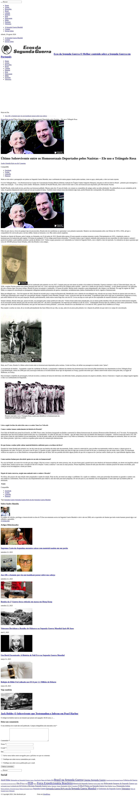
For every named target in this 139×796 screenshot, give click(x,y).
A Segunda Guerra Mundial (14, 27)
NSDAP (70, 786)
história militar (96, 783)
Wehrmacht (11, 791)
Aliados (32, 780)
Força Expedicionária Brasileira (55, 783)
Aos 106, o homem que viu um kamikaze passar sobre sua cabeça (26, 116)
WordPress (46, 794)
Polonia (114, 786)
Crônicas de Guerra (130, 780)
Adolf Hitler (5, 780)
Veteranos (8, 24)
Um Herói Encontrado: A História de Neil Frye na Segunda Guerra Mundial (33, 655)
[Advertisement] (69, 96)
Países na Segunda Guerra (94, 786)
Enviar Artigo (9, 31)
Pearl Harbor (108, 786)
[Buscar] (1, 2)
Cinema (7, 13)
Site (2, 752)
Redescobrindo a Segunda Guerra (10, 789)
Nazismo (8, 22)
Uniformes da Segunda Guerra (110, 789)
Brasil (7, 11)
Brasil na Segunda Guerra (68, 779)
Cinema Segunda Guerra (94, 780)
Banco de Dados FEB (47, 780)
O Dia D (81, 786)
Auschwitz (37, 780)
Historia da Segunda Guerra (83, 783)
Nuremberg (75, 786)
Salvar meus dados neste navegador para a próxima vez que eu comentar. (26, 755)
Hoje (6, 16)
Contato (7, 29)
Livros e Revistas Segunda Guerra (34, 786)
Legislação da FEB (15, 786)
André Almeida (31, 794)
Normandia (64, 786)
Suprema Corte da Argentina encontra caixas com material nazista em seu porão (34, 548)
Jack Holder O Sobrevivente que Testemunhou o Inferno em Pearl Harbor (39, 713)
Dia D (19, 783)
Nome (3, 744)
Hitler (102, 783)
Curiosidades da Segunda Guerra (8, 783)
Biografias (8, 9)
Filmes (35, 783)
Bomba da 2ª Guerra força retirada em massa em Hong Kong (26, 602)
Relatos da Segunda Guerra (26, 789)
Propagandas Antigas (123, 786)
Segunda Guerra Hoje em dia (24, 500)
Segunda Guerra (9, 500)
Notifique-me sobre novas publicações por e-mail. (19, 763)
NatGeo (49, 786)
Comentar (22, 163)
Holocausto (8, 18)
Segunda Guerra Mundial (42, 500)
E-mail (3, 748)
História (7, 14)
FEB (30, 783)
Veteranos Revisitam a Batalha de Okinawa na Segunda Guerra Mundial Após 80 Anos (37, 628)
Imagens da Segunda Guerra (123, 783)
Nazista (58, 786)
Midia (7, 20)
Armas (7, 7)
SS (97, 789)
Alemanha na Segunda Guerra (20, 780)
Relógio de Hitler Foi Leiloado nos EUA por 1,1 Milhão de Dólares (28, 682)
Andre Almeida (6, 163)
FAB (26, 783)
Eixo (23, 783)
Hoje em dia (9, 119)
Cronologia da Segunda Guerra (114, 780)
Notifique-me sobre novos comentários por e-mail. (19, 759)
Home (7, 5)
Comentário (5, 740)
